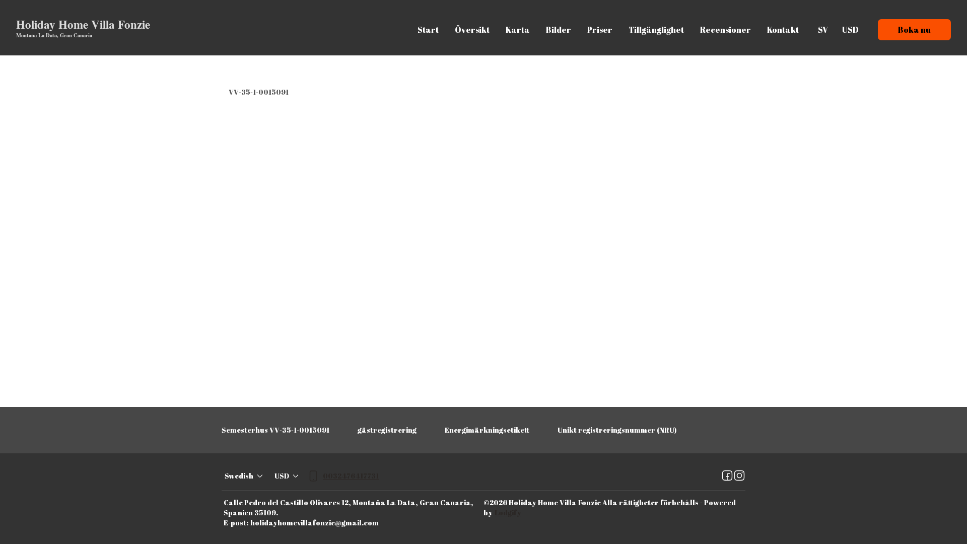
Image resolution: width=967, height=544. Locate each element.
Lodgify (508, 512)
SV (823, 30)
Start (428, 29)
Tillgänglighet (656, 29)
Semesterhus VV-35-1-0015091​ (275, 430)
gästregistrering (387, 430)
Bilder (558, 29)
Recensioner (725, 29)
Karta (518, 29)
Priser (599, 29)
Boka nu (914, 29)
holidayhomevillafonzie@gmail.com (314, 522)
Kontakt (783, 29)
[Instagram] (739, 476)
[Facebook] (727, 476)
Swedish (239, 476)
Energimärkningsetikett (487, 430)
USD (850, 30)
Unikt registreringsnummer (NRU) (617, 430)
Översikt (472, 29)
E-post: (236, 522)
